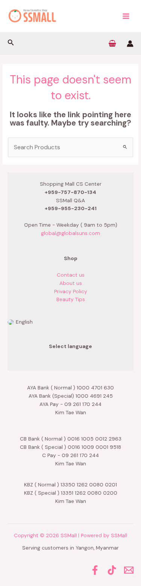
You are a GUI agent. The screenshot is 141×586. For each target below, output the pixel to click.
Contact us (71, 274)
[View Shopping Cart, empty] (112, 43)
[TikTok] (112, 570)
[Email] (128, 570)
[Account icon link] (130, 43)
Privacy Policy (70, 291)
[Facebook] (95, 570)
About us (70, 283)
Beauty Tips (70, 299)
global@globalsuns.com (70, 233)
